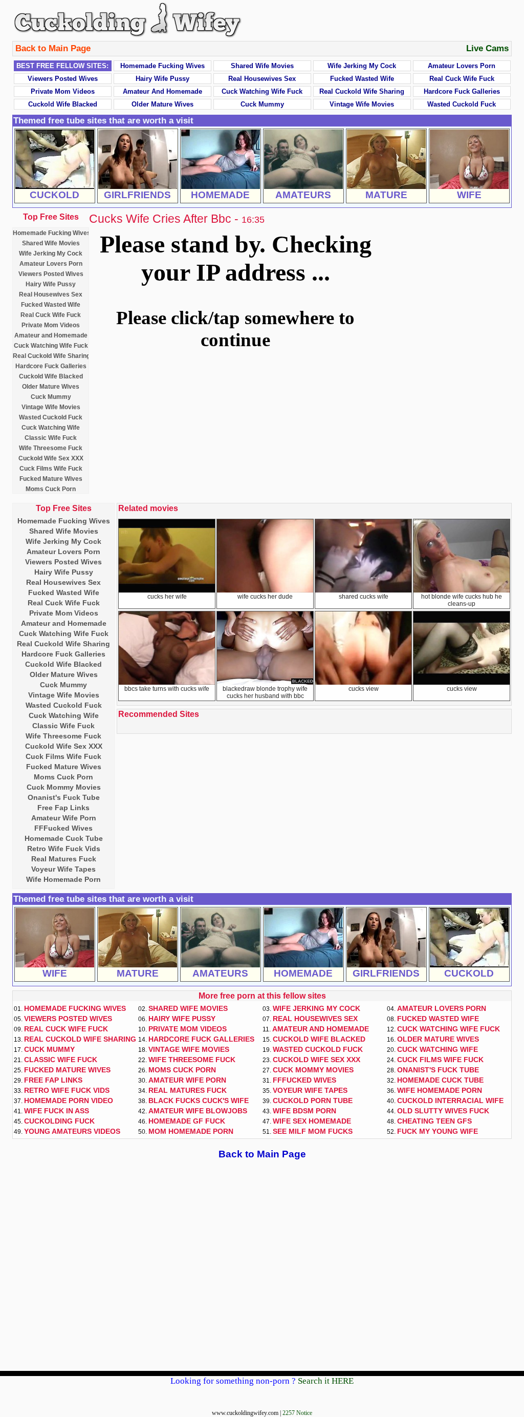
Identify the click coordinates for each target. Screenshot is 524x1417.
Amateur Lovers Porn (461, 66)
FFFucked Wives (63, 828)
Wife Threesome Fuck (50, 448)
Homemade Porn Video (68, 1100)
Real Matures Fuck (63, 859)
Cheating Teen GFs (434, 1121)
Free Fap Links (63, 807)
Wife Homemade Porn (63, 879)
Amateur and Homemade (162, 91)
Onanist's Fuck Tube (64, 797)
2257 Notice (297, 1412)
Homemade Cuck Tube (64, 838)
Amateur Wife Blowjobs (197, 1111)
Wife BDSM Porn (304, 1111)
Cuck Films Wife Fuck (50, 468)
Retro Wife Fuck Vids (63, 848)
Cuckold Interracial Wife (450, 1100)
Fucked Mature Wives (50, 478)
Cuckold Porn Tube (313, 1100)
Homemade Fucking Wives (162, 66)
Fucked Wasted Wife (362, 78)
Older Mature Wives (162, 104)
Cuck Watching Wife (50, 427)
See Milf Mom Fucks (313, 1131)
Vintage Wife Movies (362, 104)
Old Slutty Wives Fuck (443, 1111)
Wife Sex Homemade (312, 1121)
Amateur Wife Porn (63, 818)
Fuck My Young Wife (437, 1131)
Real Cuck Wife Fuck (461, 78)
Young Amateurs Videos (72, 1131)
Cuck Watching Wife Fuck (262, 91)
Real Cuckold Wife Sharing (361, 91)
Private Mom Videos (63, 91)
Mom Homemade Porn (190, 1131)
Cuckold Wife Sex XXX (50, 458)
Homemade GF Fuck (186, 1121)
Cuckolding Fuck (59, 1121)
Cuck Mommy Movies (64, 787)
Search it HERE (326, 1381)
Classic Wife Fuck (51, 437)
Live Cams (487, 48)
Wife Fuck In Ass (56, 1111)
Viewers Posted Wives (63, 78)
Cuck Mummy (262, 104)
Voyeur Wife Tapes (63, 869)
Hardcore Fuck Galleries (462, 91)
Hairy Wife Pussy (162, 78)
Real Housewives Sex (262, 78)
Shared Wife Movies (262, 66)
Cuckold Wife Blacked (62, 104)
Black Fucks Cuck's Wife (198, 1100)
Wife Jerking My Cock (362, 66)
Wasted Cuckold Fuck (461, 104)
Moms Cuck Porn (51, 489)
